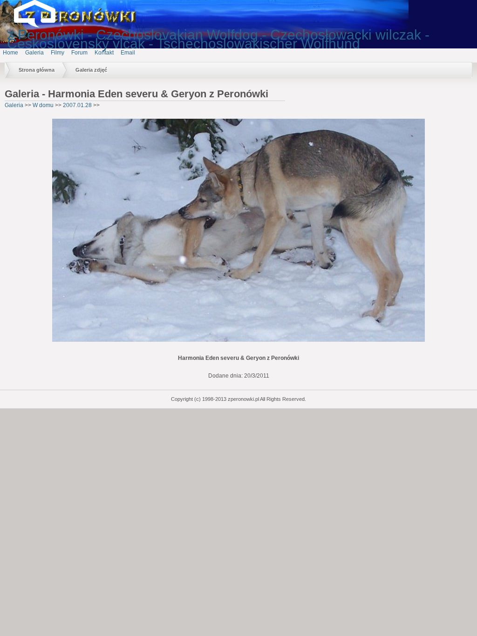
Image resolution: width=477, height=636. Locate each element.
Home (10, 52)
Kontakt (104, 52)
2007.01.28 (77, 105)
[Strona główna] (42, 25)
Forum (79, 52)
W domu (43, 105)
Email (128, 52)
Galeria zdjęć (91, 70)
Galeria (34, 52)
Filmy (57, 52)
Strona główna (37, 70)
